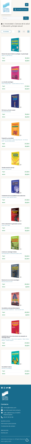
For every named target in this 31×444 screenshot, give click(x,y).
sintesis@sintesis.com (9, 407)
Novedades (6, 31)
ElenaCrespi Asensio (6, 169)
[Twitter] (7, 388)
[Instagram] (4, 388)
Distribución (4, 433)
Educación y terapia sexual (13, 26)
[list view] (23, 31)
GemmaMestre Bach (10, 141)
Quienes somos (5, 421)
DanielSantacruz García (18, 83)
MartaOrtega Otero (6, 83)
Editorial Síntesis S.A (9, 439)
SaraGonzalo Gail (19, 309)
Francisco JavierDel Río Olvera (9, 197)
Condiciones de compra (8, 426)
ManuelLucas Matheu (7, 368)
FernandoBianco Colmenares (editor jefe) (12, 253)
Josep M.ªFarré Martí (7, 139)
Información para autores (8, 423)
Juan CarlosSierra (6, 339)
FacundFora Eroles (6, 111)
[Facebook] (2, 388)
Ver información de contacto (12, 410)
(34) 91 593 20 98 (8, 417)
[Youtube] (9, 388)
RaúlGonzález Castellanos (8, 309)
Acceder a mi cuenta (22, 9)
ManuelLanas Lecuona (7, 281)
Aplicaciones (4, 430)
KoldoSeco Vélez (6, 225)
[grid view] (28, 31)
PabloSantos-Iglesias (16, 339)
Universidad (8, 24)
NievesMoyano (9, 340)
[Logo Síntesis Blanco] (5, 395)
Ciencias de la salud (22, 24)
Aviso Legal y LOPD (6, 441)
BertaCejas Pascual (17, 139)
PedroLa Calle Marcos (7, 55)
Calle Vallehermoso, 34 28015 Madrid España (11, 413)
